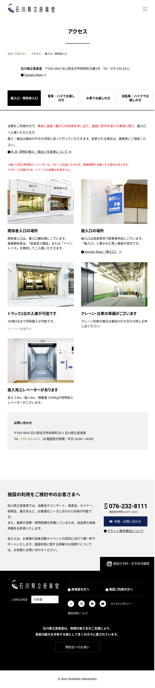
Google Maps (33, 74)
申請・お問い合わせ (127, 521)
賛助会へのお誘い (77, 647)
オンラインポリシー (121, 603)
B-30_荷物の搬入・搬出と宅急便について (39, 151)
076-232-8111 (30, 438)
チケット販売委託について (125, 531)
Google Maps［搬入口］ (101, 251)
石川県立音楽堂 (31, 8)
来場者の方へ (80, 589)
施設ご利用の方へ (17, 53)
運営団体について (78, 613)
